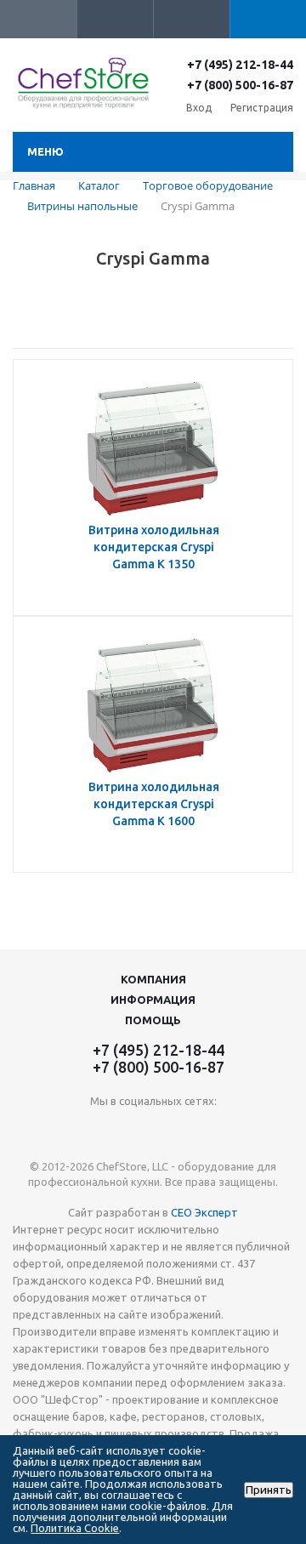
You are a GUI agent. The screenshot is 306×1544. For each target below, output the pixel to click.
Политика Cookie (75, 1528)
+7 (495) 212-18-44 (240, 65)
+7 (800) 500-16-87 (240, 85)
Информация (153, 1000)
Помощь (153, 1020)
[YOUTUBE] (153, 1129)
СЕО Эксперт (204, 1212)
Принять (269, 1490)
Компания (153, 979)
